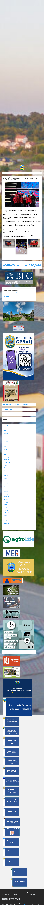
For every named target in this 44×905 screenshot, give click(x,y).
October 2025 (6, 441)
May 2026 (5, 430)
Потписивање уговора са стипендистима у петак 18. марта (11, 265)
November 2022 (6, 497)
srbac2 (11, 258)
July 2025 (5, 446)
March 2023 (6, 491)
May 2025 (5, 449)
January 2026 (6, 436)
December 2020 (6, 526)
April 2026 (5, 431)
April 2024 (5, 470)
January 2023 (6, 494)
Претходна (5, 263)
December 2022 (6, 496)
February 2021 (6, 523)
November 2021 (6, 517)
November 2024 (6, 459)
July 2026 (5, 427)
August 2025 (6, 444)
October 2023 (6, 480)
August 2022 (6, 502)
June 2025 (5, 448)
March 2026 (6, 433)
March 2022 (6, 510)
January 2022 (6, 513)
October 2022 (6, 499)
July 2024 (5, 465)
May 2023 (5, 488)
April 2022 (5, 509)
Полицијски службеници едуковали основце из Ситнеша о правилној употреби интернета (33, 265)
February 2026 (6, 435)
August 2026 (6, 425)
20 (32, 902)
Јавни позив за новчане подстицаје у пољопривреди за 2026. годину (17, 292)
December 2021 (6, 515)
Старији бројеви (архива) (7, 409)
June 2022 (5, 505)
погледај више (6, 296)
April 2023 (5, 489)
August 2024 (6, 464)
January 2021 (6, 525)
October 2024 (6, 460)
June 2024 (5, 467)
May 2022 (5, 507)
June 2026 (5, 428)
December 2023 (6, 476)
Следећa (39, 263)
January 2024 (6, 475)
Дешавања (16, 258)
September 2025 (7, 443)
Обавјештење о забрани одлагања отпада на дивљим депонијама (17, 294)
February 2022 (6, 512)
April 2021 (5, 520)
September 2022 (7, 501)
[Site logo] (22, 169)
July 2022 (5, 504)
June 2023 (5, 486)
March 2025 (6, 452)
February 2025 (6, 454)
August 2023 (6, 483)
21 (35, 902)
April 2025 (5, 451)
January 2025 (6, 456)
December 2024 (6, 457)
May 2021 (5, 518)
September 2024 (7, 462)
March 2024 (6, 472)
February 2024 (6, 473)
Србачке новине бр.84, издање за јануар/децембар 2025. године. (15, 404)
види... (14, 414)
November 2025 (6, 439)
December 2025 (6, 438)
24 (24, 904)
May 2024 (5, 468)
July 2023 (5, 484)
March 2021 (6, 521)
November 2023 (6, 478)
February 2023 (6, 493)
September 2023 (7, 481)
